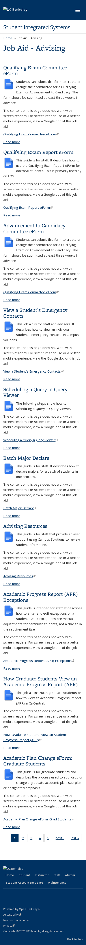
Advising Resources (25, 526)
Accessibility (12, 915)
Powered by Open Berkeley (21, 909)
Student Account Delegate (24, 882)
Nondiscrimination (16, 920)
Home (7, 38)
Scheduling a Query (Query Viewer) (31, 440)
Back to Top (75, 939)
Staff (57, 875)
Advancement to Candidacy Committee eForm (34, 228)
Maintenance (57, 882)
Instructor (42, 875)
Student (24, 875)
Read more (11, 142)
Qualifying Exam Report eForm (38, 152)
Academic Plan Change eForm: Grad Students (38, 819)
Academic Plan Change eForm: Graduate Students (37, 760)
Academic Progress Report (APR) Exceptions (40, 597)
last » (76, 839)
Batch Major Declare (26, 458)
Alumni (70, 875)
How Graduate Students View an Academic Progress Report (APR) (40, 681)
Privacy (9, 926)
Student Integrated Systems (36, 27)
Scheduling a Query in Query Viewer (35, 392)
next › (61, 839)
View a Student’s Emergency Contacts (35, 313)
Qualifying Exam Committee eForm (35, 70)
